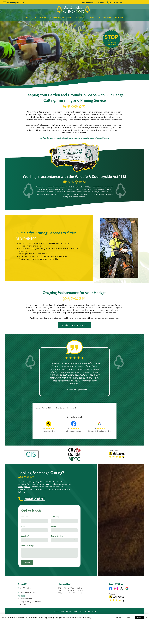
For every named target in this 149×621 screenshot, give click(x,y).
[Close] (146, 617)
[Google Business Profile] (127, 588)
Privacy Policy (86, 617)
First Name (25, 517)
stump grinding (50, 484)
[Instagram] (116, 588)
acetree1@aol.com (15, 2)
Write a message (27, 546)
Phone (54, 526)
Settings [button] (118, 617)
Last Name (55, 517)
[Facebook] (110, 588)
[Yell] (121, 588)
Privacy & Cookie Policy (74, 611)
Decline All (128, 617)
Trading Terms (90, 611)
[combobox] (64, 540)
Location (25, 536)
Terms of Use (59, 611)
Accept (139, 617)
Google (77, 389)
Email (24, 526)
